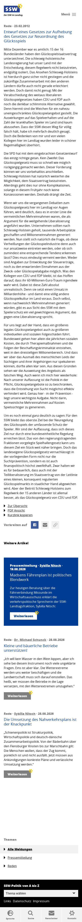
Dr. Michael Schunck (30, 640)
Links (7, 901)
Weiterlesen (23, 616)
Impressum (41, 901)
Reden (12, 866)
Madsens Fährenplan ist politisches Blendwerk (41, 577)
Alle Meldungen (20, 849)
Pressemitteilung (20, 858)
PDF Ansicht (16, 510)
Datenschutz (22, 901)
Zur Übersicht (17, 506)
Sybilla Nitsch (50, 565)
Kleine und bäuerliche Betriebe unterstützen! (31, 648)
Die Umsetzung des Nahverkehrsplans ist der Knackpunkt (40, 721)
